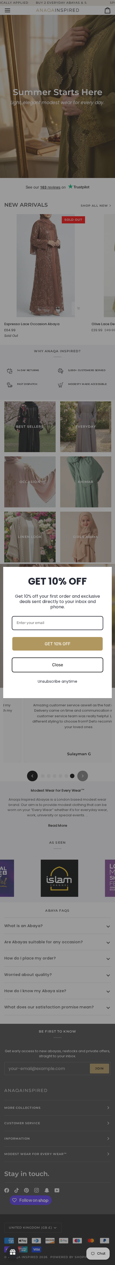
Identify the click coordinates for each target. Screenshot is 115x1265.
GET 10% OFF (57, 643)
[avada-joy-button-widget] (12, 1252)
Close (57, 664)
